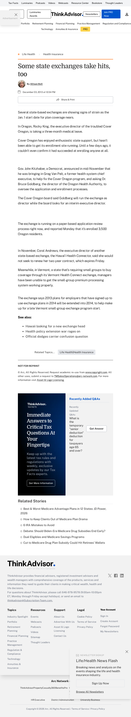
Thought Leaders (114, 3)
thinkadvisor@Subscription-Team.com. (30, 600)
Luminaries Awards (35, 14)
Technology (13, 659)
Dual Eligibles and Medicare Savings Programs (53, 537)
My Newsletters (109, 631)
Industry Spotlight (17, 616)
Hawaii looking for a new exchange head (55, 326)
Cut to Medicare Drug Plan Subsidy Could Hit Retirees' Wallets (64, 542)
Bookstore (97, 3)
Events (35, 616)
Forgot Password (109, 626)
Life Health (29, 54)
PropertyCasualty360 (44, 688)
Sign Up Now (100, 683)
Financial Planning (17, 636)
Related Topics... (45, 352)
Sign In (104, 616)
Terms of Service (86, 621)
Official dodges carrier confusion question (57, 336)
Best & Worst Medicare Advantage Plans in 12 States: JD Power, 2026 (63, 511)
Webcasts (63, 3)
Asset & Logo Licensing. (50, 380)
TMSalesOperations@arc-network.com (75, 376)
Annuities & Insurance (14, 666)
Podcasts (40, 3)
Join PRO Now (108, 14)
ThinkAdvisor (26, 688)
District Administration (62, 700)
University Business (90, 700)
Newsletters (91, 14)
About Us (59, 616)
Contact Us (60, 636)
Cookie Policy (84, 616)
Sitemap (35, 637)
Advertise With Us (64, 621)
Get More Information (41, 483)
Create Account (109, 621)
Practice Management (14, 643)
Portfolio (12, 621)
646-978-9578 (71, 592)
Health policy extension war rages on (53, 331)
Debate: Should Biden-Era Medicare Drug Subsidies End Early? (64, 531)
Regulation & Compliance (14, 652)
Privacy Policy (85, 627)
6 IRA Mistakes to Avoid (38, 525)
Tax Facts (13, 3)
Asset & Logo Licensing (61, 629)
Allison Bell (36, 84)
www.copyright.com (96, 372)
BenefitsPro (61, 688)
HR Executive (38, 700)
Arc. (47, 709)
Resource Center (80, 3)
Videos (51, 3)
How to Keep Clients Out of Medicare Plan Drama (55, 519)
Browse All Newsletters (90, 691)
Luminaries (27, 3)
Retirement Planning (13, 629)
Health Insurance (53, 54)
